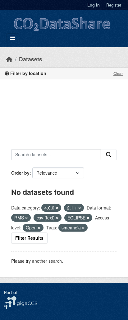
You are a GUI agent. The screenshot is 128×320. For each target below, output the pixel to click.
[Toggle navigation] (12, 37)
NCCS (10, 299)
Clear (118, 73)
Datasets (30, 59)
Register (113, 5)
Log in (93, 5)
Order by (20, 173)
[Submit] (109, 154)
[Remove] (57, 207)
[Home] (9, 59)
